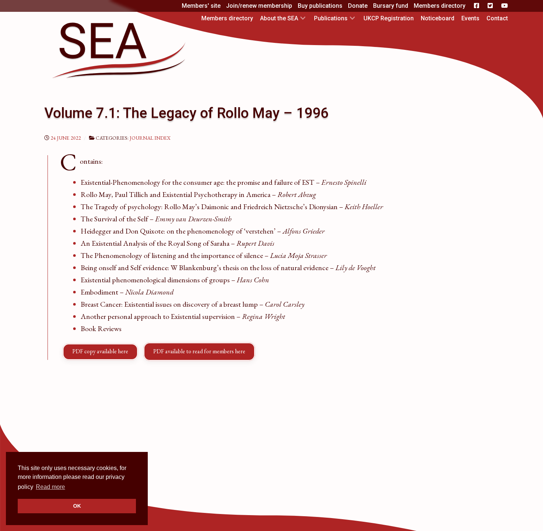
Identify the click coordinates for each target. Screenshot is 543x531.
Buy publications (320, 5)
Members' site (201, 5)
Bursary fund (390, 5)
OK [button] (77, 506)
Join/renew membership (259, 5)
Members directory (439, 5)
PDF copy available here (100, 351)
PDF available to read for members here (199, 351)
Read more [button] (50, 487)
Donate (358, 5)
